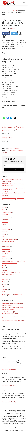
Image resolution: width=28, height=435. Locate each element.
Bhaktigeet (5, 214)
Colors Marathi (5, 217)
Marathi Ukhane (6, 251)
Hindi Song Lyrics (6, 229)
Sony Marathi (5, 277)
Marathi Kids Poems (7, 244)
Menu (24, 2)
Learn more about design (9, 369)
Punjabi (4, 265)
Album (3, 209)
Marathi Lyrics (5, 246)
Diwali (3, 224)
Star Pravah (5, 279)
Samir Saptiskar (13, 150)
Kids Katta (4, 231)
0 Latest (4, 207)
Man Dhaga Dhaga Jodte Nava (9, 239)
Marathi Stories (6, 249)
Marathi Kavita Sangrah (8, 241)
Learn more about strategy (9, 402)
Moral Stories (5, 254)
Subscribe (14, 169)
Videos (3, 286)
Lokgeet (4, 236)
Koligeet (4, 234)
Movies (4, 256)
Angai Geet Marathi (7, 212)
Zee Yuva (4, 291)
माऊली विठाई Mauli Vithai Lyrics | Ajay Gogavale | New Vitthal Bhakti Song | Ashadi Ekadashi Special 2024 (13, 193)
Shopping (4, 270)
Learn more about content (9, 385)
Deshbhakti (5, 222)
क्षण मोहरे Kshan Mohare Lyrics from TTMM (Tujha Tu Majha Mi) (19, 127)
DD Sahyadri (5, 219)
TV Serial (10, 148)
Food (3, 227)
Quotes (4, 268)
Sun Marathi (5, 282)
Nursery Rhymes (6, 258)
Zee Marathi (12, 55)
